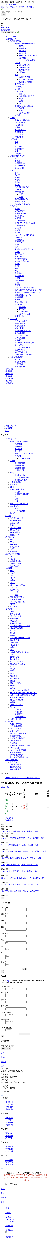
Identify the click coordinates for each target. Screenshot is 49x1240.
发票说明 (9, 1146)
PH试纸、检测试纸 (22, 204)
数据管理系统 (20, 364)
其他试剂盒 (19, 132)
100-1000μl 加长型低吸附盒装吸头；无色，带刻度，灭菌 (23, 851)
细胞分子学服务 (21, 321)
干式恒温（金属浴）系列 (25, 223)
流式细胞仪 (19, 242)
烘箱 (16, 271)
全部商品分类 (10, 39)
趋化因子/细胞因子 (26, 96)
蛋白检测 (22, 53)
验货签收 (9, 1138)
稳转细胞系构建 (21, 352)
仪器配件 (18, 304)
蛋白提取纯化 (20, 130)
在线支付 (9, 1118)
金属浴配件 (23, 312)
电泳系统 (18, 218)
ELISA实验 (19, 345)
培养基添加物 (20, 163)
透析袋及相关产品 (22, 187)
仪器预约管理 (20, 362)
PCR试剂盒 (19, 125)
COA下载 (9, 1151)
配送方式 (9, 1133)
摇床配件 (22, 309)
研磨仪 (17, 209)
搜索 (3, 14)
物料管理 (18, 359)
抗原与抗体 (14, 139)
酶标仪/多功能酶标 (22, 261)
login (8, 981)
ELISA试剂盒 (20, 134)
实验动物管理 (20, 367)
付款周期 (9, 1125)
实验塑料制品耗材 (22, 199)
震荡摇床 (18, 273)
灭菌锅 (17, 285)
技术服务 (13, 319)
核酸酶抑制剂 (24, 70)
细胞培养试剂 (20, 166)
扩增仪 (17, 264)
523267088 (9, 1221)
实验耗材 (13, 170)
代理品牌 (9, 371)
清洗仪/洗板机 (20, 213)
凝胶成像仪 (19, 216)
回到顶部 (9, 1237)
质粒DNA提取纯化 (22, 120)
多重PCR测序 (20, 350)
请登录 (4, 4)
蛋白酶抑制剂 (24, 65)
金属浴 (17, 300)
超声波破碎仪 (20, 211)
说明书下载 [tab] (10, 820)
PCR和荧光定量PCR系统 (24, 235)
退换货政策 (10, 1149)
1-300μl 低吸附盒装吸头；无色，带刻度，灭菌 (19, 865)
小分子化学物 (20, 84)
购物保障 (9, 1109)
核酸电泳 (22, 48)
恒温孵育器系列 (21, 225)
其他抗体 (18, 154)
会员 (3, 1066)
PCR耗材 (18, 189)
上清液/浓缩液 (29, 60)
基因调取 (18, 340)
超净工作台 (19, 256)
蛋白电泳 (22, 51)
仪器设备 (13, 206)
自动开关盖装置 (21, 302)
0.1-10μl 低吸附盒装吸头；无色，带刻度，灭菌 (20, 884)
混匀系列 (18, 228)
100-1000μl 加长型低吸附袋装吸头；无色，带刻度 (21, 891)
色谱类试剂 (19, 108)
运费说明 (9, 1136)
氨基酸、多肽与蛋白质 (24, 106)
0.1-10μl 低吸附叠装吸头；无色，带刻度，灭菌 (20, 845)
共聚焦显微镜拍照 (22, 335)
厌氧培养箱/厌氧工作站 (24, 249)
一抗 (16, 142)
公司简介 (9, 1160)
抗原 (16, 151)
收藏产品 (5, 787)
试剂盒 (12, 118)
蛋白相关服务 (20, 326)
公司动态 (9, 378)
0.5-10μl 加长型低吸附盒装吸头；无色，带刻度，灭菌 (22, 878)
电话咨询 (9, 1226)
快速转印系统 (20, 316)
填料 (21, 111)
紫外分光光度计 (21, 221)
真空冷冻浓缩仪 (21, 259)
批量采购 (9, 1104)
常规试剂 (18, 87)
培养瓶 (17, 185)
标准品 (17, 115)
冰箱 (16, 247)
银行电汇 (9, 1120)
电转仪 (17, 283)
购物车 (22, 7)
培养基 (17, 161)
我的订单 (14, 7)
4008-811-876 (6, 28)
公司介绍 (9, 369)
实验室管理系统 (16, 357)
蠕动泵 (17, 230)
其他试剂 (22, 58)
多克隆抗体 (19, 149)
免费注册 (12, 4)
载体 (21, 103)
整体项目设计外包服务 (24, 355)
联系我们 (9, 383)
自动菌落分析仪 (21, 297)
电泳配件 (22, 307)
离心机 (17, 233)
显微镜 (17, 278)
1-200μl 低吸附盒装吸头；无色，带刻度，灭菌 (19, 871)
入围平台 (9, 374)
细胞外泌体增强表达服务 (25, 343)
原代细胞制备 (20, 338)
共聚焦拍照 (19, 328)
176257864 (9, 1219)
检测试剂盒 (19, 137)
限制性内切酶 (24, 77)
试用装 (17, 89)
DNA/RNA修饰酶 (26, 79)
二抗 (16, 144)
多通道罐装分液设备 (23, 295)
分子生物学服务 (21, 323)
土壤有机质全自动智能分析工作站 (28, 290)
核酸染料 (22, 46)
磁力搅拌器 (19, 276)
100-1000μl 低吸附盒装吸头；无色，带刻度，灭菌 (21, 858)
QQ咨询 (8, 1217)
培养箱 (17, 245)
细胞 (21, 99)
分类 (3, 1057)
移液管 (17, 180)
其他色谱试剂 (24, 113)
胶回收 (17, 127)
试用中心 (9, 381)
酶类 (16, 75)
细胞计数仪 (19, 240)
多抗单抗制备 (20, 333)
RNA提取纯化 (20, 122)
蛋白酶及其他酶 (25, 82)
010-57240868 (6, 30)
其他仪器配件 (24, 314)
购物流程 (9, 1107)
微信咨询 (9, 1230)
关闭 (3, 1048)
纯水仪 (17, 252)
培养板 (17, 182)
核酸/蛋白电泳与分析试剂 (25, 44)
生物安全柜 (19, 254)
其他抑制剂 (23, 72)
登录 (7, 1208)
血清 (16, 158)
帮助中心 (30, 7)
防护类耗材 (19, 192)
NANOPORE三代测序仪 (24, 288)
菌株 (21, 101)
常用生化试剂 (15, 41)
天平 (16, 268)
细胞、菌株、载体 (22, 91)
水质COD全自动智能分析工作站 (27, 292)
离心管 (17, 175)
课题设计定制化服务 (23, 331)
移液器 (17, 266)
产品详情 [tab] (9, 818)
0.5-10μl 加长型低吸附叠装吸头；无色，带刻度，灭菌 (22, 838)
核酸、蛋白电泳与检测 (28, 56)
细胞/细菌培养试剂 (17, 156)
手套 (21, 197)
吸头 (16, 173)
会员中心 (4, 7)
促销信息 (9, 376)
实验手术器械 (20, 201)
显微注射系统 (20, 280)
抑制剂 (17, 63)
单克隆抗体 (19, 146)
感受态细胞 (19, 168)
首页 (10, 36)
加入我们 (9, 1164)
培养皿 (17, 178)
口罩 (21, 194)
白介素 (22, 94)
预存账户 (9, 1122)
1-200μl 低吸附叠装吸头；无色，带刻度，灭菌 (19, 831)
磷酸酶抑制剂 (24, 67)
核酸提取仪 (19, 237)
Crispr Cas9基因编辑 (22, 347)
